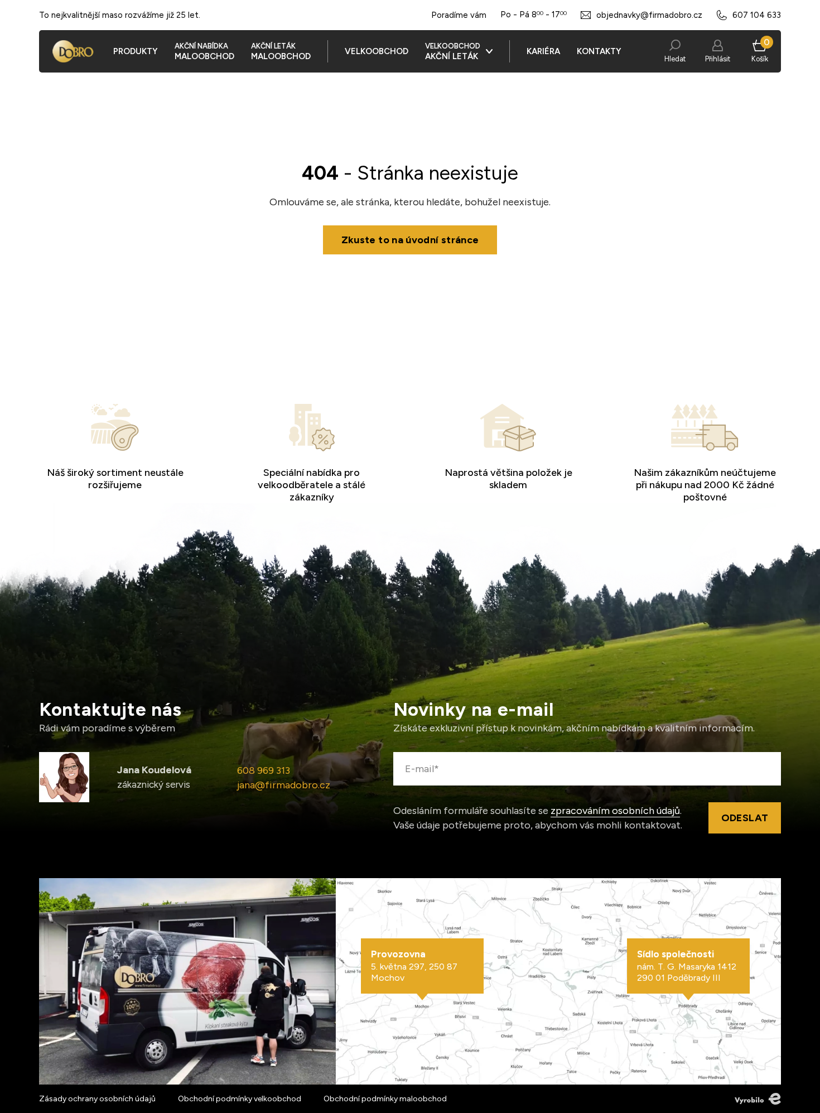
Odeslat (745, 818)
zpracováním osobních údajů (615, 810)
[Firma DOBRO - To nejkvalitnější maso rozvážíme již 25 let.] (73, 51)
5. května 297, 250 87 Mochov (414, 965)
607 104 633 (756, 15)
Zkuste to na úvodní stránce (410, 240)
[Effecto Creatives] (758, 1099)
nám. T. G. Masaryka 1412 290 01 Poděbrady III (686, 965)
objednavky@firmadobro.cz (649, 15)
